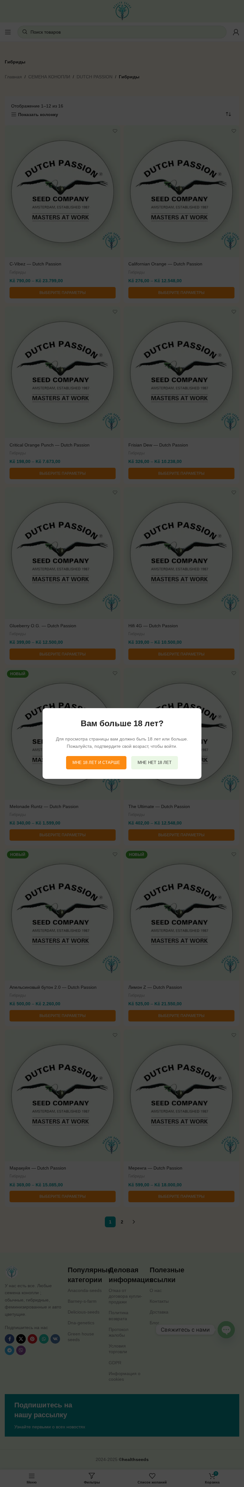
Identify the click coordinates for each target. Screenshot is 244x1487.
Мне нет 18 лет (155, 762)
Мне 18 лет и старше (96, 762)
